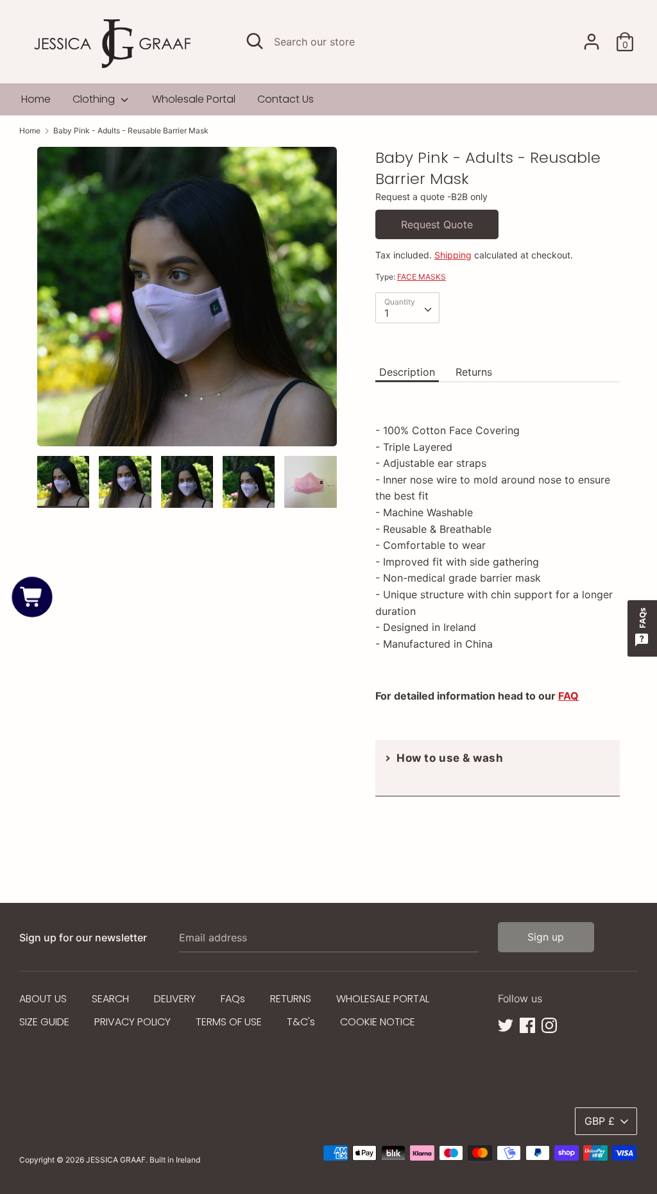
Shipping (453, 254)
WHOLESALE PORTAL (382, 998)
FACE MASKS (421, 277)
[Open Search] (255, 41)
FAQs (233, 998)
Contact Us (285, 99)
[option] (187, 301)
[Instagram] (549, 1024)
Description (407, 372)
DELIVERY (175, 998)
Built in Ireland (174, 1160)
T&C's (301, 1021)
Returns (474, 372)
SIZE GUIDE (44, 1021)
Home (36, 99)
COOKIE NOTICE (377, 1021)
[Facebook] (527, 1024)
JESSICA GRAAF (116, 1160)
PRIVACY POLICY (132, 1021)
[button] (32, 597)
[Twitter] (505, 1024)
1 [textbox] (386, 313)
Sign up (545, 936)
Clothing (95, 99)
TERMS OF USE (229, 1021)
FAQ (568, 695)
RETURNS (290, 998)
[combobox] (407, 307)
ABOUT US (43, 998)
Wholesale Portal (193, 99)
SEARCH (110, 998)
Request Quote (437, 224)
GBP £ (599, 1120)
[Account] (591, 36)
